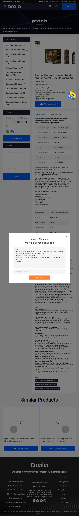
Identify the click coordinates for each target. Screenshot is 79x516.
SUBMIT (39, 277)
